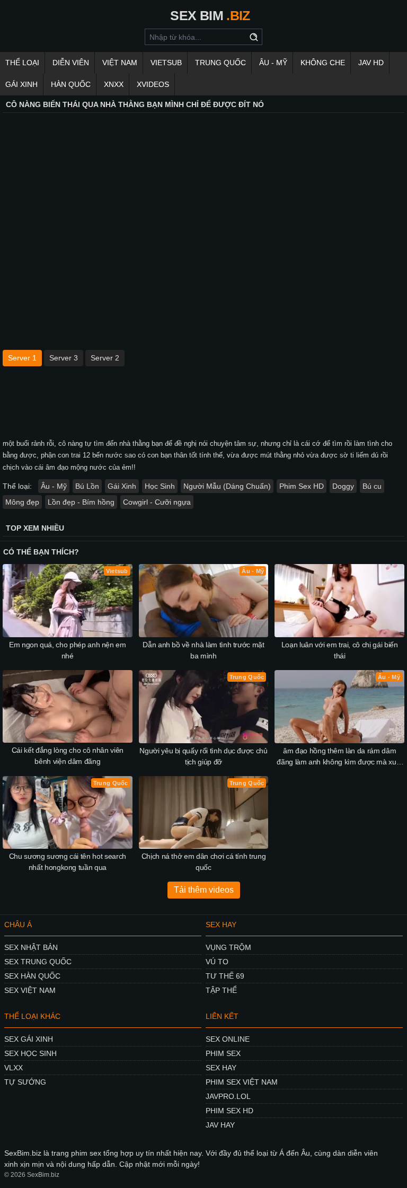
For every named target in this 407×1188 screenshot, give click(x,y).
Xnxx (113, 84)
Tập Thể (221, 990)
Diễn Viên (70, 62)
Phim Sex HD (301, 486)
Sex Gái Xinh (28, 1039)
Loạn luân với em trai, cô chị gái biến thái (339, 650)
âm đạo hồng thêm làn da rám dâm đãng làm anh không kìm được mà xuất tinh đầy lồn (339, 757)
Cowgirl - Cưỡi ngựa (157, 502)
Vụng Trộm (228, 947)
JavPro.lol (228, 1096)
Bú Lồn (87, 486)
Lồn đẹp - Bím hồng (81, 502)
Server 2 (105, 358)
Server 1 (22, 358)
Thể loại (22, 62)
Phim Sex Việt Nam (242, 1082)
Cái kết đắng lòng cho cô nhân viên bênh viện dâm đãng (67, 755)
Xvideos (153, 84)
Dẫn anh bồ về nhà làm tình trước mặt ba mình (203, 650)
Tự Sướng (25, 1082)
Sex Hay (221, 1067)
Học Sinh (160, 486)
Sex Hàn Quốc (32, 976)
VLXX (13, 1067)
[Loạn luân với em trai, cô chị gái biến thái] (339, 600)
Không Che (322, 62)
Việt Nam (119, 62)
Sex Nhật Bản (31, 947)
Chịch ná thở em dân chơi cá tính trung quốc (203, 862)
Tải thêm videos (204, 889)
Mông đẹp (22, 502)
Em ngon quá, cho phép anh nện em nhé (67, 650)
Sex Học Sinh (30, 1053)
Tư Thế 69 (225, 976)
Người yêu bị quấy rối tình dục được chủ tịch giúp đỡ (203, 756)
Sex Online (228, 1039)
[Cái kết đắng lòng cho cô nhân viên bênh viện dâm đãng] (67, 706)
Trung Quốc (220, 62)
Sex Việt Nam (30, 990)
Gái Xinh (21, 84)
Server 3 (63, 358)
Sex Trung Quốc (38, 961)
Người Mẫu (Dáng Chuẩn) (227, 486)
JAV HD (371, 62)
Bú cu (372, 486)
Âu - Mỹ (273, 62)
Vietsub (166, 62)
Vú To (217, 961)
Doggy (343, 486)
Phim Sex (223, 1053)
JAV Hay (220, 1125)
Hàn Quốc (71, 84)
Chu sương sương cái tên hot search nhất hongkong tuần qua (67, 862)
